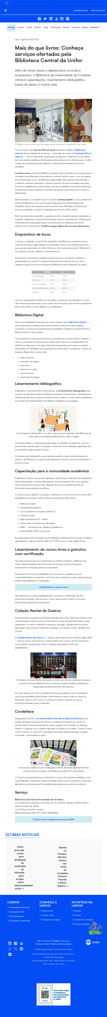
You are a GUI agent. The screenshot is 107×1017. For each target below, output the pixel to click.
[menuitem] (11, 27)
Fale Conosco (43, 941)
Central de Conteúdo (83, 919)
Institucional (46, 910)
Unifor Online (98, 11)
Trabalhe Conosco (60, 941)
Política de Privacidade (61, 944)
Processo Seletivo (82, 924)
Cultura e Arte (47, 915)
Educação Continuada (19, 920)
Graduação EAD (16, 911)
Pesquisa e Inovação (50, 919)
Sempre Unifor (42, 944)
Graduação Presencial (19, 907)
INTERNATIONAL (81, 11)
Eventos (77, 915)
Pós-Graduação (16, 916)
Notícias (77, 910)
